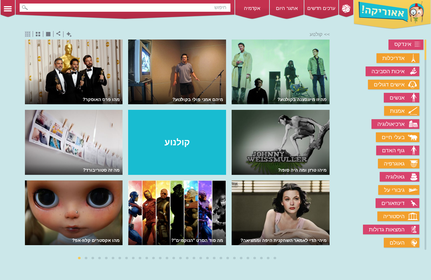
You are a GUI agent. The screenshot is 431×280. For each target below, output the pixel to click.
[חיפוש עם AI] (67, 34)
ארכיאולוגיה (391, 124)
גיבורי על (394, 190)
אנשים (397, 98)
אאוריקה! (392, 14)
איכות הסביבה (388, 71)
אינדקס (402, 44)
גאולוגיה (395, 177)
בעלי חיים (393, 137)
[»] (325, 145)
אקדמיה (252, 8)
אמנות (397, 111)
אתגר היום (287, 8)
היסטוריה (394, 216)
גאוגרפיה (394, 164)
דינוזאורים (393, 203)
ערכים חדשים (321, 8)
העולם (397, 243)
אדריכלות (393, 58)
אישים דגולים (389, 84)
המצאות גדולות (387, 229)
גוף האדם (393, 150)
